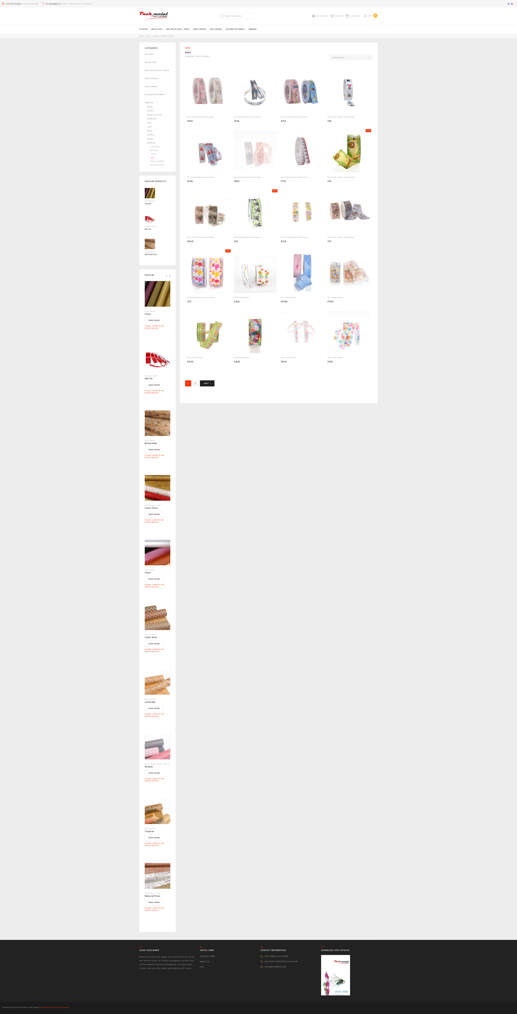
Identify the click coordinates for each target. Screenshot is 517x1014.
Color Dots (151, 637)
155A (283, 121)
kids (188, 117)
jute (149, 122)
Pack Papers (216, 29)
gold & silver (154, 114)
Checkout (355, 16)
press (159, 505)
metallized (151, 62)
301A (330, 362)
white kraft (168, 764)
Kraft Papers (199, 29)
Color (148, 314)
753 (329, 241)
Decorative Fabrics (235, 29)
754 (189, 302)
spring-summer (209, 117)
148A (190, 121)
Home (141, 36)
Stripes (149, 767)
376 (329, 181)
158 (329, 121)
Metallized (157, 29)
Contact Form (207, 956)
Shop (148, 36)
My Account (322, 16)
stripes (160, 764)
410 (236, 241)
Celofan (143, 29)
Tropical (149, 831)
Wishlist (339, 16)
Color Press (151, 508)
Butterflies (151, 443)
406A (190, 241)
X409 (237, 362)
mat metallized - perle (157, 70)
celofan (149, 54)
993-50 (149, 379)
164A (190, 181)
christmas (155, 147)
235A (237, 302)
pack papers (151, 86)
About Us (204, 961)
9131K (330, 302)
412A (283, 241)
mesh (149, 130)
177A (283, 181)
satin (150, 106)
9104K (284, 302)
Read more (154, 320)
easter (153, 154)
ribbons (156, 36)
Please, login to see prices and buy (154, 327)
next (206, 383)
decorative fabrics (155, 94)
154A (237, 121)
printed (164, 36)
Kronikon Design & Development (54, 1007)
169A (237, 181)
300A (284, 362)
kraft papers (151, 78)
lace (149, 126)
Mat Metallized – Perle (177, 29)
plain (150, 138)
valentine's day (157, 165)
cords (150, 110)
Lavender (150, 702)
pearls (150, 134)
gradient (152, 118)
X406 (190, 362)
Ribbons (253, 29)
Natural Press (152, 896)
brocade (154, 150)
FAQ (202, 966)
